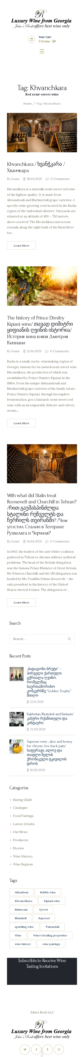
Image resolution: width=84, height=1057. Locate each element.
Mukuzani (21, 909)
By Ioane (13, 179)
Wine (18, 935)
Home (27, 103)
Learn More (21, 245)
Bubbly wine (48, 892)
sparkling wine (24, 926)
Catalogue (20, 808)
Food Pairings (23, 816)
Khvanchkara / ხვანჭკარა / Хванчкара (36, 167)
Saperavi (44, 918)
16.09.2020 (37, 770)
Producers (20, 840)
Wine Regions (23, 864)
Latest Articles (24, 824)
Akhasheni (21, 892)
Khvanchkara (23, 901)
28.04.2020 (34, 179)
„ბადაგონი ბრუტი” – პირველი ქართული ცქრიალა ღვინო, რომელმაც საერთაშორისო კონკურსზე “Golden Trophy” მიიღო (49, 682)
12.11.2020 (37, 702)
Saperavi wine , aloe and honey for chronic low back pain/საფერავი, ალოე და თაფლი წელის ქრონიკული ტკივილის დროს (49, 753)
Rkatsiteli (21, 918)
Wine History (23, 856)
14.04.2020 (34, 541)
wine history (23, 944)
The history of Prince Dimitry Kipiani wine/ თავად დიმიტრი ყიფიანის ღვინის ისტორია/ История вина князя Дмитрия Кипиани (40, 330)
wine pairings (51, 944)
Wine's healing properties (50, 935)
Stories (18, 848)
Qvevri (43, 909)
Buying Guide (22, 800)
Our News (20, 832)
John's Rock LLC (42, 1012)
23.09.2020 (38, 729)
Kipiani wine (52, 901)
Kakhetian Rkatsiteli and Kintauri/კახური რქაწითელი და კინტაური (50, 718)
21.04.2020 (34, 351)
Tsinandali (52, 926)
